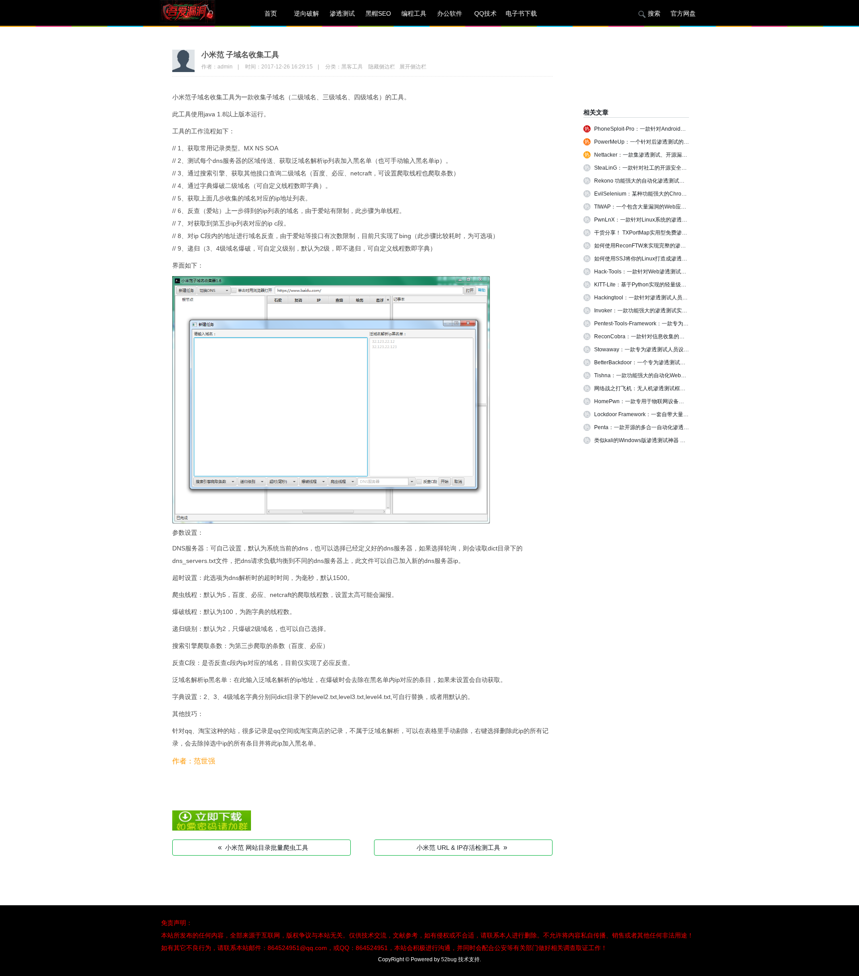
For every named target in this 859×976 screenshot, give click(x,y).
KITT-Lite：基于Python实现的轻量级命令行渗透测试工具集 (664, 284)
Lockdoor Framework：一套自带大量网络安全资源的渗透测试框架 (673, 414)
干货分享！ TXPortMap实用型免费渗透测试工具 (651, 233)
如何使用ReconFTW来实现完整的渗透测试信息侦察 (656, 246)
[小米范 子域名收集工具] (211, 828)
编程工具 (413, 13)
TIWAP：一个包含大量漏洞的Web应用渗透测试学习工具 (661, 207)
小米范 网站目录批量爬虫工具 (263, 847)
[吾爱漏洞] (199, 13)
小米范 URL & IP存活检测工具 (462, 847)
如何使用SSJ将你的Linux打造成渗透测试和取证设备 (656, 259)
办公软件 (449, 13)
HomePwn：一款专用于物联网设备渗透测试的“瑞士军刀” (662, 401)
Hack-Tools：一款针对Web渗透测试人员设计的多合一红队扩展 (669, 272)
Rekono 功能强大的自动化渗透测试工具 (642, 181)
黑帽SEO (378, 13)
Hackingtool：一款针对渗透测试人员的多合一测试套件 (659, 297)
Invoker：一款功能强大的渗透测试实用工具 (646, 310)
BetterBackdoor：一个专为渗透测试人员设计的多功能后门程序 (669, 362)
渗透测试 (342, 13)
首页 (270, 13)
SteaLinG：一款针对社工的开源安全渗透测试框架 (654, 168)
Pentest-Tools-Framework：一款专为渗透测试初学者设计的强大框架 (676, 323)
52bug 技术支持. (461, 959)
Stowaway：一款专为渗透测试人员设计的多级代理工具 (660, 349)
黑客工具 (352, 67)
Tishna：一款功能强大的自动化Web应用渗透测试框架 (659, 375)
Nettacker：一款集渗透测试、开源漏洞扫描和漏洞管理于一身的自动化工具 (683, 155)
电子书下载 (521, 13)
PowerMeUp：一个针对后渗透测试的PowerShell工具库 (661, 142)
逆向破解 (306, 13)
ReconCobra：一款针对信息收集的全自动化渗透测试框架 (663, 336)
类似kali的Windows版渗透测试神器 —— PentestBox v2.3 (662, 440)
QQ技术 (485, 13)
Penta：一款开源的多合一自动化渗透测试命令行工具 (657, 427)
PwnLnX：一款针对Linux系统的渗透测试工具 (648, 220)
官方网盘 (683, 13)
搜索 (654, 13)
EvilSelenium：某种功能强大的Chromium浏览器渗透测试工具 (668, 194)
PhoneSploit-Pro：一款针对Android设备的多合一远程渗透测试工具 (675, 129)
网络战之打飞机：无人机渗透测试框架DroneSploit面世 (659, 388)
